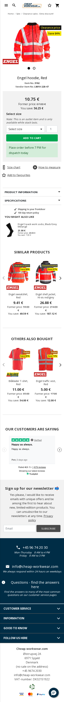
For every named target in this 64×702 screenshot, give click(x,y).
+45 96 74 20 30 (35, 547)
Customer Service (17, 608)
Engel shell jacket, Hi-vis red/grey (46, 296)
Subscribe (48, 528)
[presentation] (58, 278)
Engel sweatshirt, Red (18, 296)
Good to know (15, 628)
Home (11, 13)
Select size (14, 114)
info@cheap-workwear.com (35, 566)
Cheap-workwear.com (32, 649)
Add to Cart (32, 138)
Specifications (15, 200)
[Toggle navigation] (6, 5)
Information (14, 618)
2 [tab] (34, 68)
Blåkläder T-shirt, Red (18, 382)
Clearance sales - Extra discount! (38, 13)
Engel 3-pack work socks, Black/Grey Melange (37, 225)
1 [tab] (29, 68)
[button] (54, 693)
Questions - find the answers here (35, 584)
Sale (18, 13)
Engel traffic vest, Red (46, 382)
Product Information (21, 192)
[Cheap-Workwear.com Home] (32, 5)
